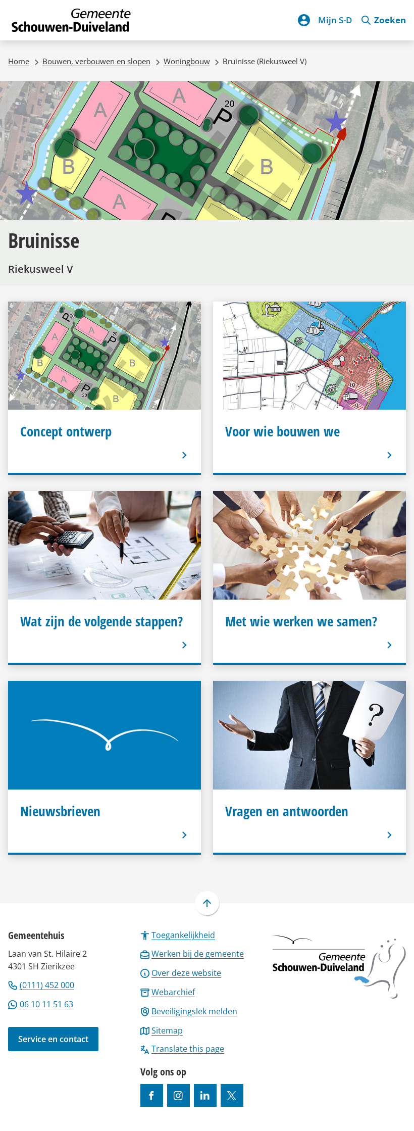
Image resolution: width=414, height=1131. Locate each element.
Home (18, 61)
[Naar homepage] (71, 20)
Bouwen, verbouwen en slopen (96, 61)
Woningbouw (187, 61)
